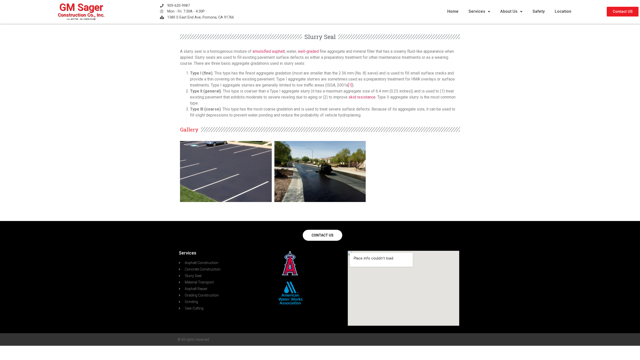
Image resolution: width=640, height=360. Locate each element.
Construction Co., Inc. (81, 15)
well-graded (308, 51)
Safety (538, 11)
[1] (350, 85)
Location (563, 11)
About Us (509, 11)
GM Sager (81, 7)
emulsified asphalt (268, 51)
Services (476, 11)
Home (452, 11)
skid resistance (362, 97)
